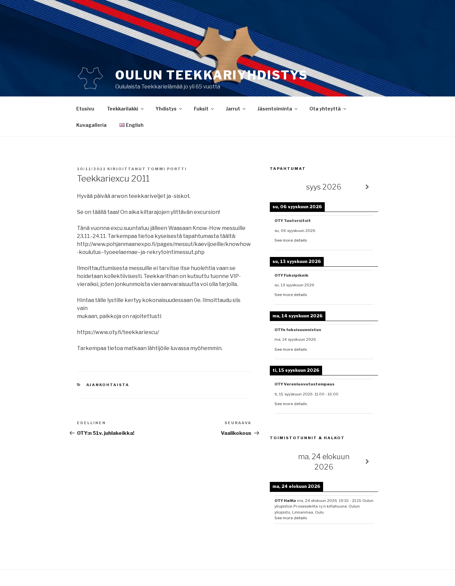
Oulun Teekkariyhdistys (211, 75)
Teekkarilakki (122, 108)
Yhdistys (166, 108)
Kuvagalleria (91, 125)
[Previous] (280, 187)
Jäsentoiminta (274, 108)
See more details (290, 240)
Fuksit (201, 108)
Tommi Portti (167, 169)
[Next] (367, 187)
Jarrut (233, 108)
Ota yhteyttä (325, 108)
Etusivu (85, 108)
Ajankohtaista (108, 384)
